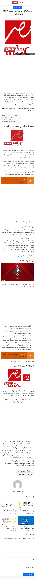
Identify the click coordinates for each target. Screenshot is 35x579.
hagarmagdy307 (17, 491)
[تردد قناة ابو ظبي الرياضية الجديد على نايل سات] (9, 520)
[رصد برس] (17, 2)
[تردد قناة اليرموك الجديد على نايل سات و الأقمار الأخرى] (26, 520)
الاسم (32, 559)
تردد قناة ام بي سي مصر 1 (10, 117)
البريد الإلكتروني (30, 567)
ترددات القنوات (17, 7)
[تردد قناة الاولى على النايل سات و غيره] (9, 503)
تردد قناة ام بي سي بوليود (22, 256)
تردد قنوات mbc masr (25, 474)
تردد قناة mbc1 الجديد (17, 361)
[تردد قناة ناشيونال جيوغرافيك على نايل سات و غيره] (26, 503)
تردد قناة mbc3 (18, 222)
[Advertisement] (17, 74)
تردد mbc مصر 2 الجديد (9, 121)
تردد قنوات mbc (8, 119)
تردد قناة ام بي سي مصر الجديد (11, 115)
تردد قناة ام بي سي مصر (25, 471)
